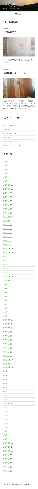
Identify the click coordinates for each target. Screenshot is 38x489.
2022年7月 (6, 292)
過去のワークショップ (10, 145)
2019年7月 (6, 415)
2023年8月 (6, 260)
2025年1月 (6, 213)
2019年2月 (6, 435)
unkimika (14, 484)
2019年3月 (6, 431)
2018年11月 (6, 447)
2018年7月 (6, 463)
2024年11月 (6, 221)
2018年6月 (6, 467)
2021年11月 (6, 324)
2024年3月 (6, 240)
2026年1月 (6, 181)
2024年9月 (6, 225)
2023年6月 (6, 264)
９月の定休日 (10, 31)
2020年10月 (7, 367)
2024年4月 (6, 237)
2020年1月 (6, 399)
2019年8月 (6, 411)
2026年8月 (6, 161)
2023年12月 (7, 248)
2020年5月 (6, 387)
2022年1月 (6, 316)
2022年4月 (6, 304)
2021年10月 (7, 328)
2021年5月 (6, 344)
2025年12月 (7, 185)
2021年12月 (7, 320)
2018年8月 (6, 459)
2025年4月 (6, 205)
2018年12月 (7, 443)
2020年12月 (7, 359)
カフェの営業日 (8, 133)
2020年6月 (6, 383)
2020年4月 (6, 391)
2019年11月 (6, 403)
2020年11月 (6, 363)
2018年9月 (6, 455)
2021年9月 (6, 332)
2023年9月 (6, 256)
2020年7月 (6, 379)
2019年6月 (6, 419)
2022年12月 (7, 276)
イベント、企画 (8, 125)
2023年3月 (6, 272)
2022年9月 (6, 284)
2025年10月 (7, 189)
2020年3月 (6, 395)
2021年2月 (6, 356)
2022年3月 (6, 308)
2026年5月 (6, 169)
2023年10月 (7, 252)
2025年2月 (6, 209)
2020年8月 (6, 375)
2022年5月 (6, 300)
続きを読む (6, 62)
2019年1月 (6, 439)
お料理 (5, 129)
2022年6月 (6, 296)
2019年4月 (6, 427)
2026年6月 (6, 165)
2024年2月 (6, 244)
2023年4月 (6, 268)
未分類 (5, 137)
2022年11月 (6, 280)
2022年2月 (6, 312)
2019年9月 (6, 407)
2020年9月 (6, 371)
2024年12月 (7, 217)
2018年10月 (7, 451)
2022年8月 (6, 288)
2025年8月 (6, 193)
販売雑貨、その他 (9, 141)
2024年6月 (6, 233)
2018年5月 (6, 471)
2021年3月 (6, 352)
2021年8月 (6, 336)
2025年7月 (6, 197)
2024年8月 (6, 229)
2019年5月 (6, 423)
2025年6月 (6, 201)
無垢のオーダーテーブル (16, 73)
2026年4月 (6, 173)
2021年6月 (6, 340)
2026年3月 (6, 177)
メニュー (20, 14)
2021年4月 (6, 348)
